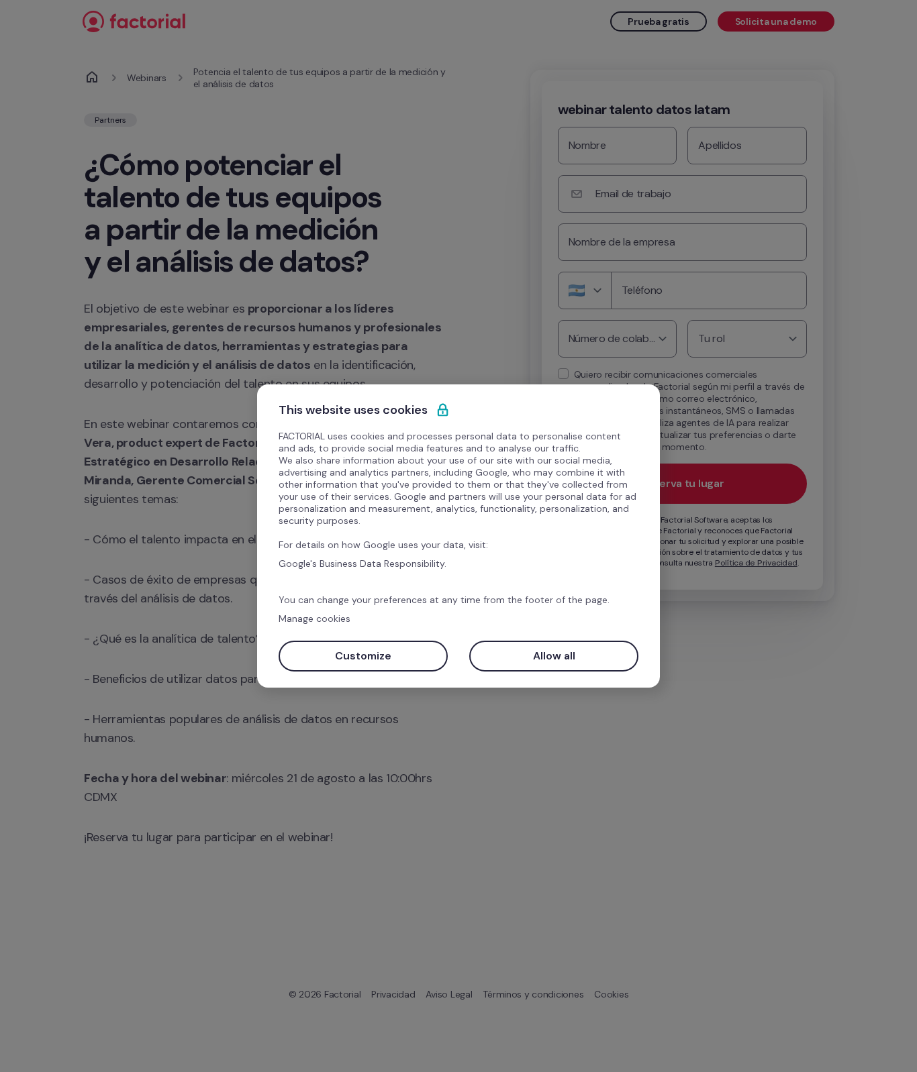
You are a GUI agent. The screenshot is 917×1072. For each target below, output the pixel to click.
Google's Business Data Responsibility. (362, 563)
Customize (363, 656)
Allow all (554, 656)
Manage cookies (314, 618)
